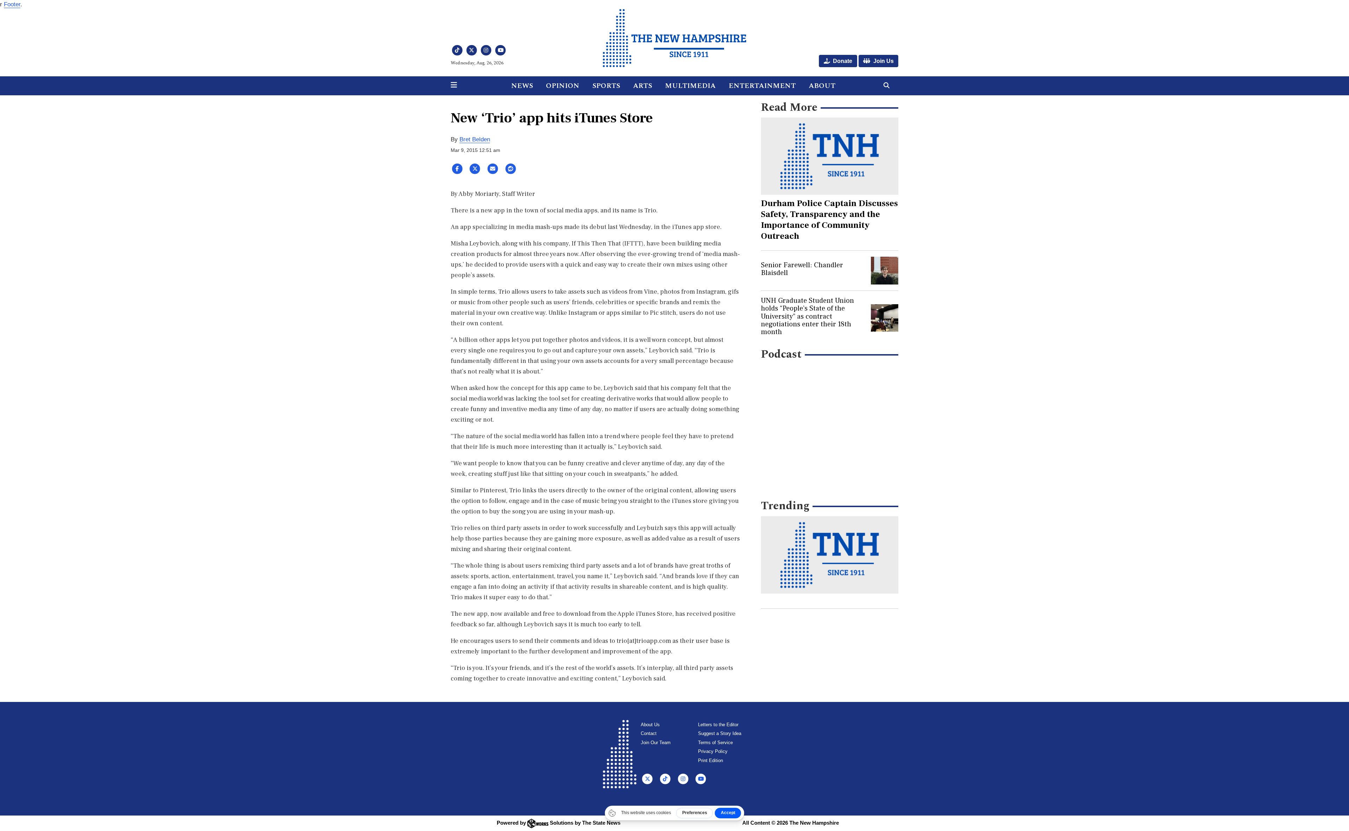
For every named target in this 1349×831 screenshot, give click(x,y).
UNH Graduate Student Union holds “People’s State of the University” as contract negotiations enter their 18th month (807, 316)
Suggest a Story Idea (719, 733)
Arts (642, 86)
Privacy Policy (713, 751)
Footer (12, 4)
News (522, 86)
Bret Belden (475, 139)
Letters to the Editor (718, 724)
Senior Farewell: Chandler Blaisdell (802, 269)
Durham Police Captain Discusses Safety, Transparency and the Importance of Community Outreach (829, 220)
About (822, 86)
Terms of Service (715, 742)
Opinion (562, 86)
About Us (650, 724)
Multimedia (690, 86)
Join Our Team (656, 742)
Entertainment (762, 86)
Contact (649, 733)
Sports (606, 86)
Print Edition (710, 760)
